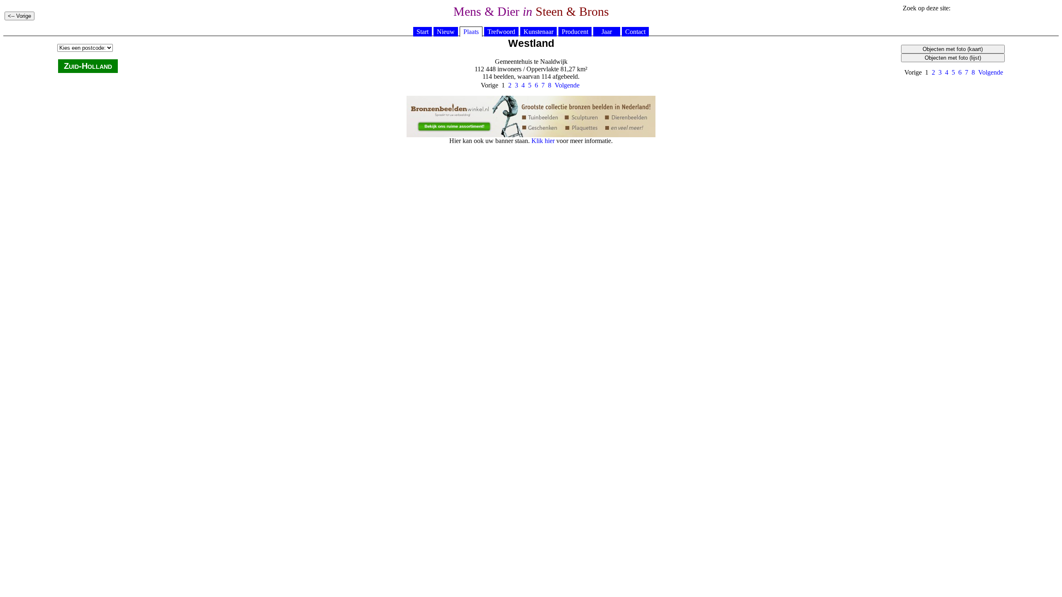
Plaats (471, 31)
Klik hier (543, 140)
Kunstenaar (538, 31)
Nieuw (446, 31)
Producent (575, 31)
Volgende (990, 72)
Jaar (607, 31)
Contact (635, 31)
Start (423, 31)
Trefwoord (501, 31)
